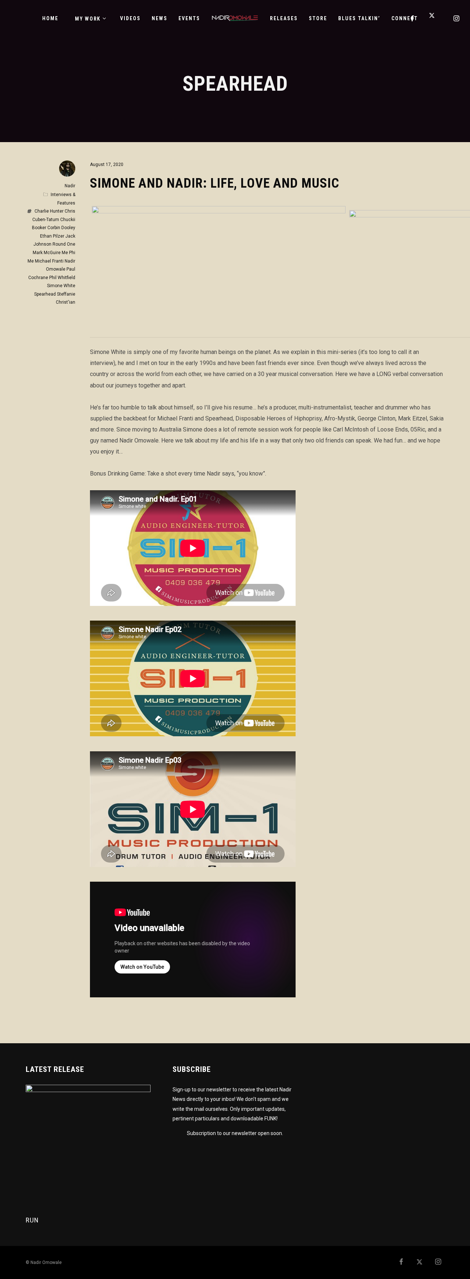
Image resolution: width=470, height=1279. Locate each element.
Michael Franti (49, 261)
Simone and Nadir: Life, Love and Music (214, 183)
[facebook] (413, 18)
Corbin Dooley (61, 227)
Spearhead (45, 294)
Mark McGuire (47, 252)
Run (32, 1220)
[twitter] (435, 18)
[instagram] (457, 18)
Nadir (70, 185)
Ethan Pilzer (52, 236)
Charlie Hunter (49, 211)
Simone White (61, 285)
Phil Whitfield (62, 277)
